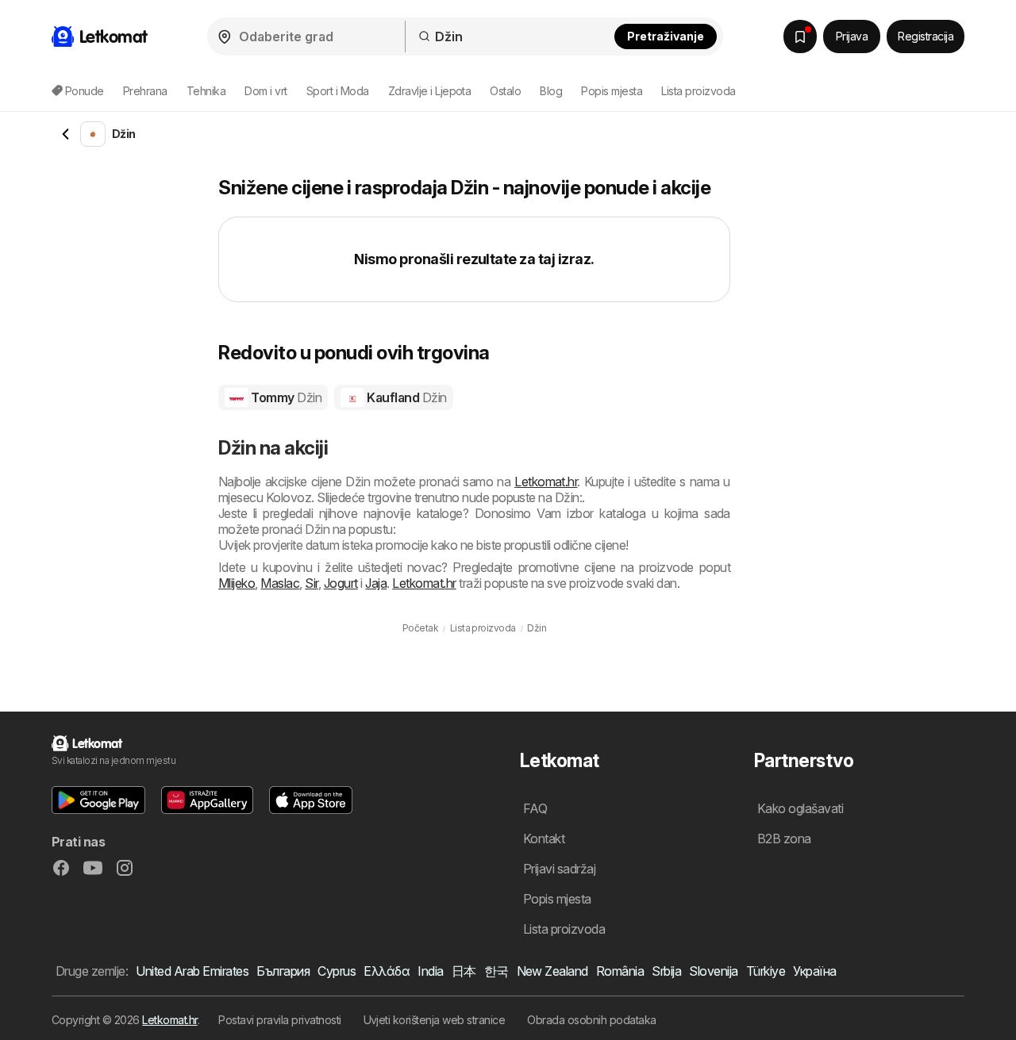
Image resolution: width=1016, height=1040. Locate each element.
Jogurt (341, 583)
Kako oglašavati (800, 808)
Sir (311, 583)
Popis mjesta (611, 91)
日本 (464, 971)
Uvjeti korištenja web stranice (435, 1020)
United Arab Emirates (192, 971)
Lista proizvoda (698, 91)
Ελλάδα (387, 971)
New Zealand (552, 971)
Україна (814, 971)
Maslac (279, 583)
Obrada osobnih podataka (591, 1020)
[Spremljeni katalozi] (800, 36)
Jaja (376, 583)
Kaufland (405, 397)
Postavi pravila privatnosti (279, 1020)
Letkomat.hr (545, 481)
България (283, 971)
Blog (551, 91)
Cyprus (337, 971)
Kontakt (543, 838)
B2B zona (784, 838)
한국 (496, 971)
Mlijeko (236, 583)
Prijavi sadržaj (559, 869)
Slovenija (713, 971)
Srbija (666, 971)
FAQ (535, 808)
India (430, 971)
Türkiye (765, 971)
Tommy (284, 397)
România (620, 971)
